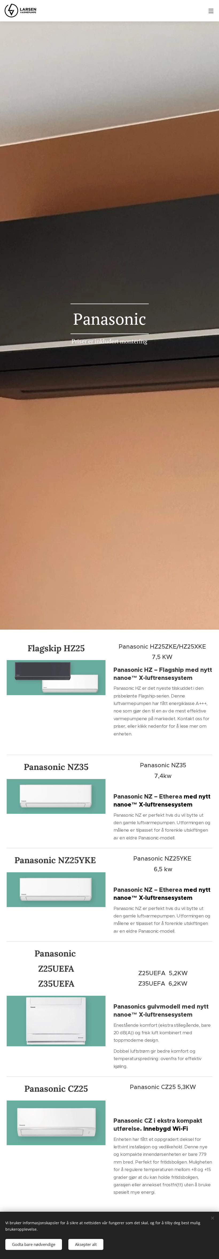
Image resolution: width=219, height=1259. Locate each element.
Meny (211, 10)
